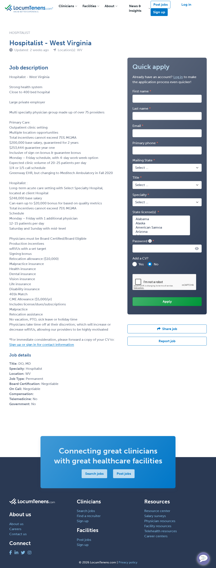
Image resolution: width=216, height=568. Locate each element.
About (109, 6)
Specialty (139, 195)
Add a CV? (140, 258)
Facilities (89, 6)
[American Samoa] (161, 227)
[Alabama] (161, 219)
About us (16, 524)
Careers (15, 529)
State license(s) (144, 212)
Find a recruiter (89, 516)
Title (135, 178)
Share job (169, 329)
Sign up (159, 12)
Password (140, 241)
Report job (167, 341)
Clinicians (66, 6)
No (156, 264)
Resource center (157, 511)
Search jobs (94, 474)
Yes (141, 264)
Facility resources (157, 526)
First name (140, 91)
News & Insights (135, 8)
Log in (186, 5)
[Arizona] (161, 232)
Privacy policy (128, 562)
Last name (140, 108)
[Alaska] (161, 223)
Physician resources (159, 521)
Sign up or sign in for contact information (41, 345)
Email (136, 126)
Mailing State (142, 160)
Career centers (155, 536)
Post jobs (160, 5)
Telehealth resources (160, 531)
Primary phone (144, 143)
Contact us (18, 534)
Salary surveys (155, 516)
